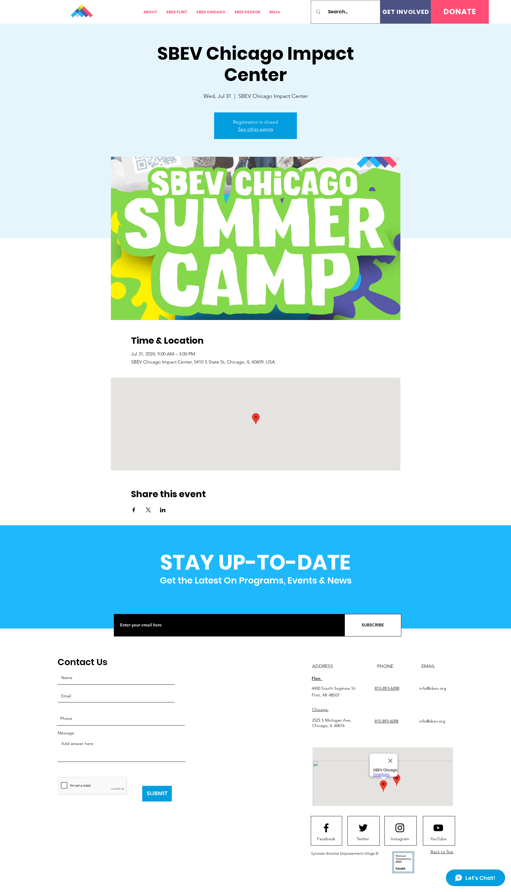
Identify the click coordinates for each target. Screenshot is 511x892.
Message (66, 733)
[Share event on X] (148, 510)
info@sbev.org (433, 688)
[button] (460, 12)
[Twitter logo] (363, 828)
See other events (255, 129)
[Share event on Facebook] (134, 510)
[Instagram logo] (400, 828)
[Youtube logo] (438, 828)
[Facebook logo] (326, 828)
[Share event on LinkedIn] (163, 510)
